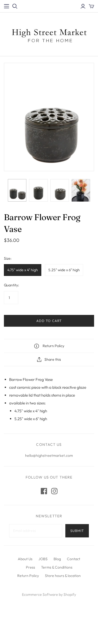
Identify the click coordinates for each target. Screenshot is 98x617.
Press (30, 567)
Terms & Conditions (56, 567)
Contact (73, 559)
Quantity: (11, 285)
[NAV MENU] (6, 6)
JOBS (43, 559)
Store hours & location (63, 575)
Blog (57, 559)
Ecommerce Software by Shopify (49, 594)
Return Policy (28, 575)
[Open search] (15, 6)
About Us (25, 559)
